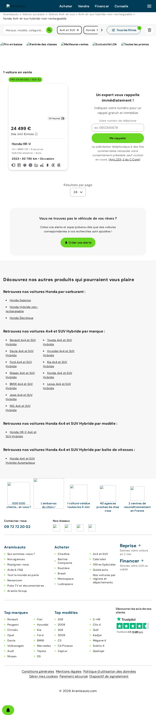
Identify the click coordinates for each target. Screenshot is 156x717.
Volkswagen (15, 646)
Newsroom (14, 580)
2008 (61, 624)
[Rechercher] (49, 30)
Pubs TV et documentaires (25, 585)
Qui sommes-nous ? (21, 554)
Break (62, 573)
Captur (63, 651)
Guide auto (100, 570)
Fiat (39, 619)
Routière (64, 568)
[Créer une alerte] (8, 710)
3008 (61, 635)
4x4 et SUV (100, 554)
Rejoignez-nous (18, 564)
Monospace (66, 579)
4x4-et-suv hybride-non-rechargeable (105, 14)
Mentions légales (69, 671)
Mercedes (44, 646)
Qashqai (98, 651)
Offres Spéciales (104, 564)
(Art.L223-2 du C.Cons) (124, 159)
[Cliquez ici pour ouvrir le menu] (149, 6)
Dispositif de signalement (108, 676)
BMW (40, 640)
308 (60, 630)
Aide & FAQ (15, 570)
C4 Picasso (65, 646)
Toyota (41, 651)
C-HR (97, 619)
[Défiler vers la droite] (102, 30)
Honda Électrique (21, 318)
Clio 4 (97, 624)
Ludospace (65, 584)
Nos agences (16, 559)
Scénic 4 (99, 646)
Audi (10, 651)
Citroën (12, 630)
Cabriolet (99, 559)
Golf (96, 630)
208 (60, 619)
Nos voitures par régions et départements (104, 578)
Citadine (64, 554)
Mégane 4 (99, 640)
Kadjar (97, 635)
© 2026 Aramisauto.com (78, 691)
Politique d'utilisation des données (109, 671)
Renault (12, 619)
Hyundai (43, 624)
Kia (39, 630)
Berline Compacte (65, 561)
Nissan (12, 656)
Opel (10, 635)
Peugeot (13, 624)
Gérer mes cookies (43, 676)
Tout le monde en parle (23, 575)
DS (39, 656)
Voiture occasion (33, 14)
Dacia (11, 640)
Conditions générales (38, 671)
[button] (77, 30)
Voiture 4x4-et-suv (62, 14)
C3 (60, 640)
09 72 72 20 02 (17, 526)
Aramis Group (17, 591)
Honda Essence (20, 300)
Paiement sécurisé (74, 676)
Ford (40, 635)
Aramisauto (11, 14)
